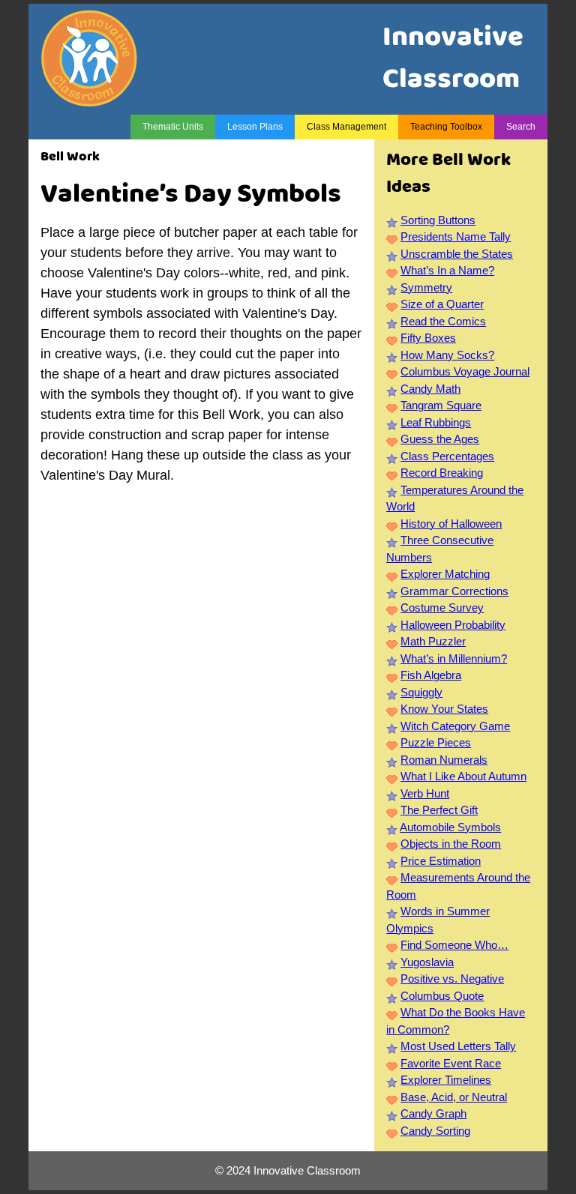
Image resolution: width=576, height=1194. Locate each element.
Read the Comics (443, 321)
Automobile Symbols (450, 827)
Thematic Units (172, 126)
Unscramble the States (456, 253)
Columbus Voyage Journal (465, 371)
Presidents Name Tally (455, 236)
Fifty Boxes (428, 337)
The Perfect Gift (439, 809)
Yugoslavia (427, 962)
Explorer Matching (445, 573)
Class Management (346, 126)
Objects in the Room (450, 843)
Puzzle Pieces (435, 742)
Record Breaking (441, 472)
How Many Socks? (447, 355)
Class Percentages (447, 456)
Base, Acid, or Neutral (453, 1097)
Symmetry (426, 287)
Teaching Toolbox (446, 126)
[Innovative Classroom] (89, 99)
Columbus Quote (442, 995)
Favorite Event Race (450, 1063)
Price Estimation (440, 860)
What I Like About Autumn (463, 776)
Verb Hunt (424, 793)
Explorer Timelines (445, 1079)
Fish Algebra (430, 675)
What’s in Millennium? (453, 658)
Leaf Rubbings (435, 422)
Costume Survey (442, 607)
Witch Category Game (455, 726)
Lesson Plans (255, 126)
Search (521, 126)
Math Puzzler (433, 641)
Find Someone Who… (454, 944)
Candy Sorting (435, 1130)
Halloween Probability (453, 624)
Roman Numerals (444, 759)
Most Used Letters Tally (458, 1046)
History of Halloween (451, 523)
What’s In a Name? (447, 270)
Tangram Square (441, 405)
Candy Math (430, 388)
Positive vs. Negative (452, 978)
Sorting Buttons (438, 220)
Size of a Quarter (442, 304)
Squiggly (421, 692)
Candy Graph (433, 1113)
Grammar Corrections (454, 591)
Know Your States (444, 708)
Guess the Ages (439, 438)
